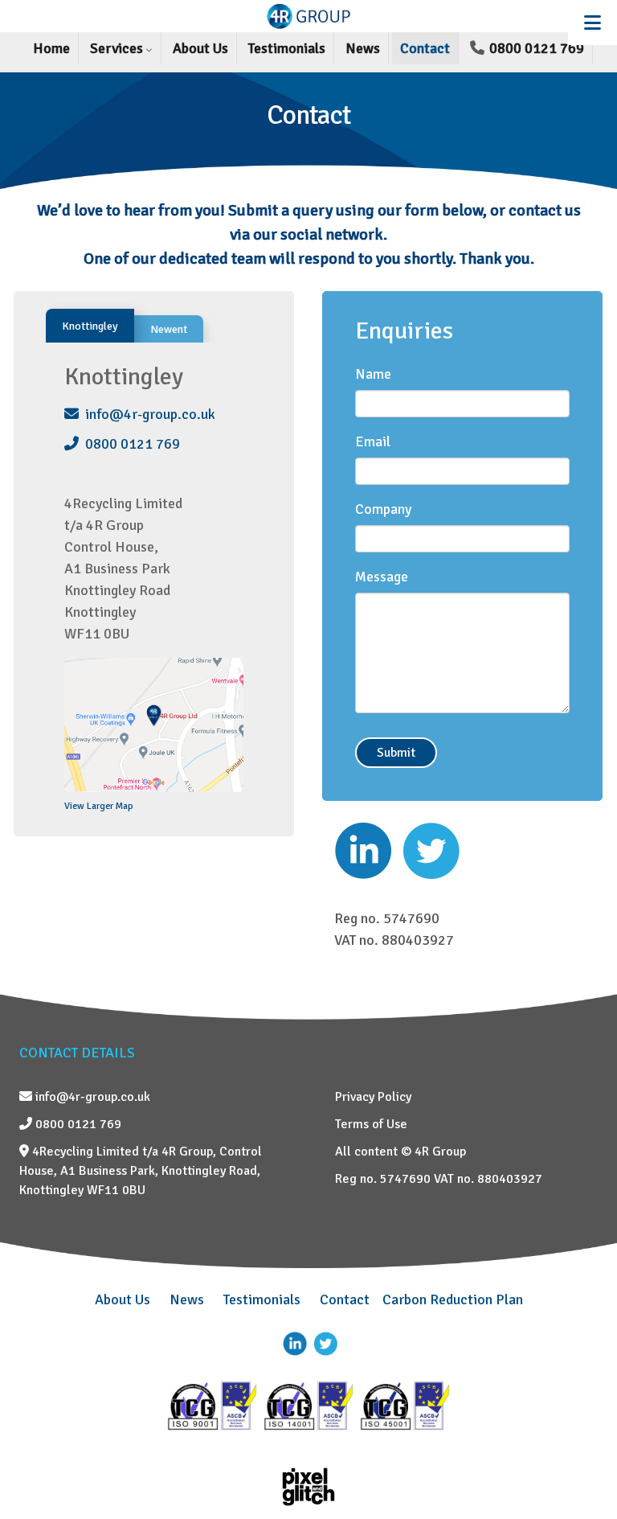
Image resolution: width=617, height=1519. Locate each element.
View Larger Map (98, 806)
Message (381, 576)
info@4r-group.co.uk (147, 414)
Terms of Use (371, 1124)
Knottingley (90, 326)
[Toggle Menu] (592, 22)
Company (383, 509)
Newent (168, 329)
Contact (425, 48)
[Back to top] (581, 1467)
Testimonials (286, 48)
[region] (308, 131)
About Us (200, 48)
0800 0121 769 (535, 48)
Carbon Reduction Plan (452, 1299)
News (362, 48)
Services (118, 48)
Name (373, 374)
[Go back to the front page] (308, 16)
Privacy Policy (373, 1097)
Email (372, 441)
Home (51, 48)
